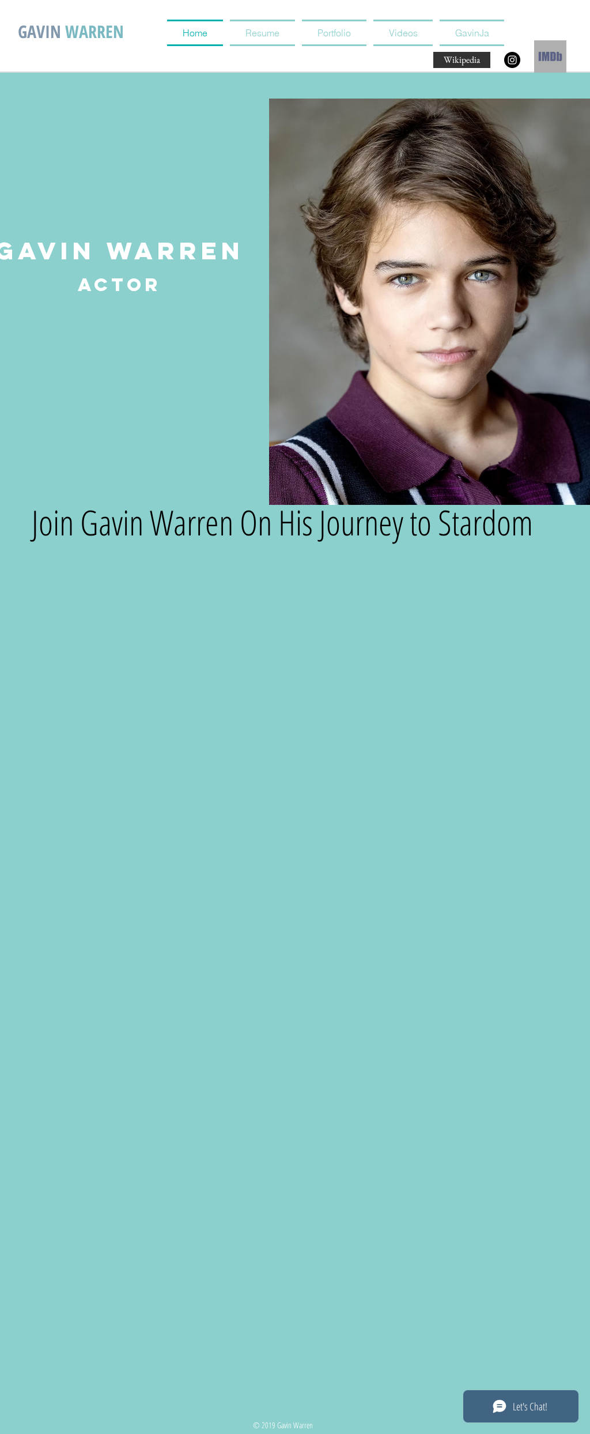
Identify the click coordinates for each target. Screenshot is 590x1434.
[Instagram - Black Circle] (512, 60)
